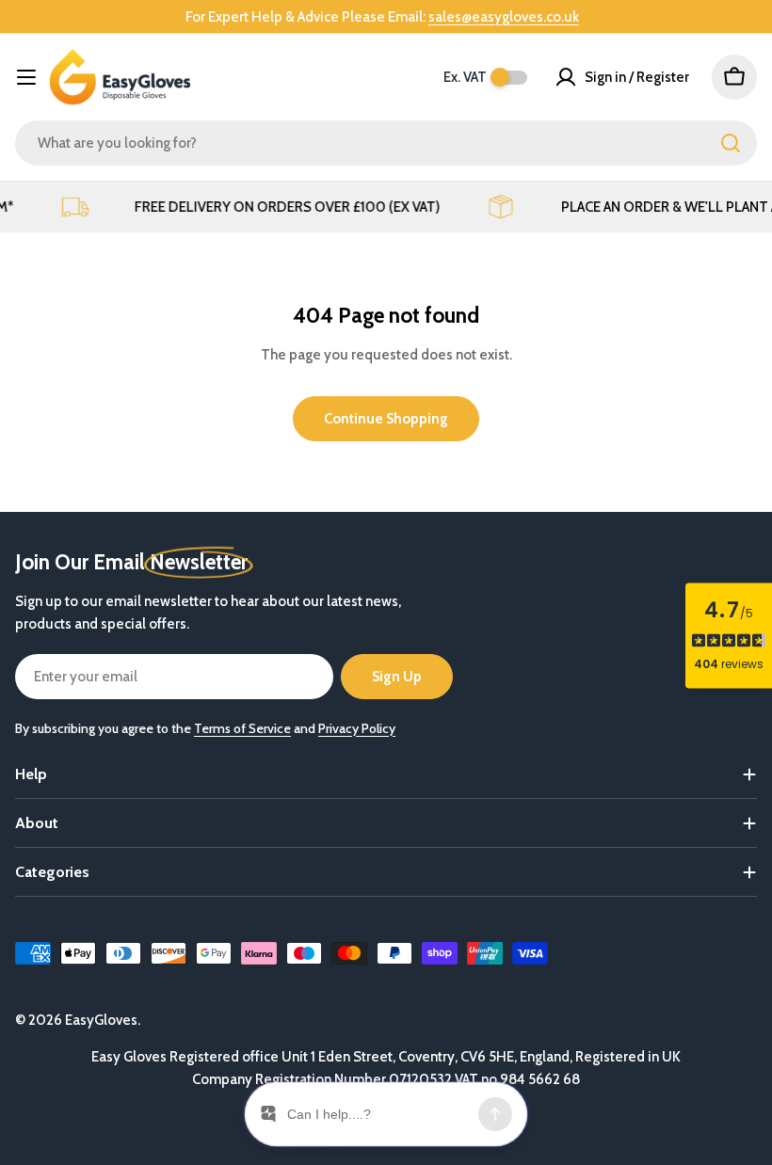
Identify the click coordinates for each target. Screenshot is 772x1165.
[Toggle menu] (26, 77)
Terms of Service (242, 728)
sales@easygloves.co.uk (503, 16)
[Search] (730, 143)
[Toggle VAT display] (509, 78)
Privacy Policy (356, 728)
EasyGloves (101, 1020)
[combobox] (386, 143)
